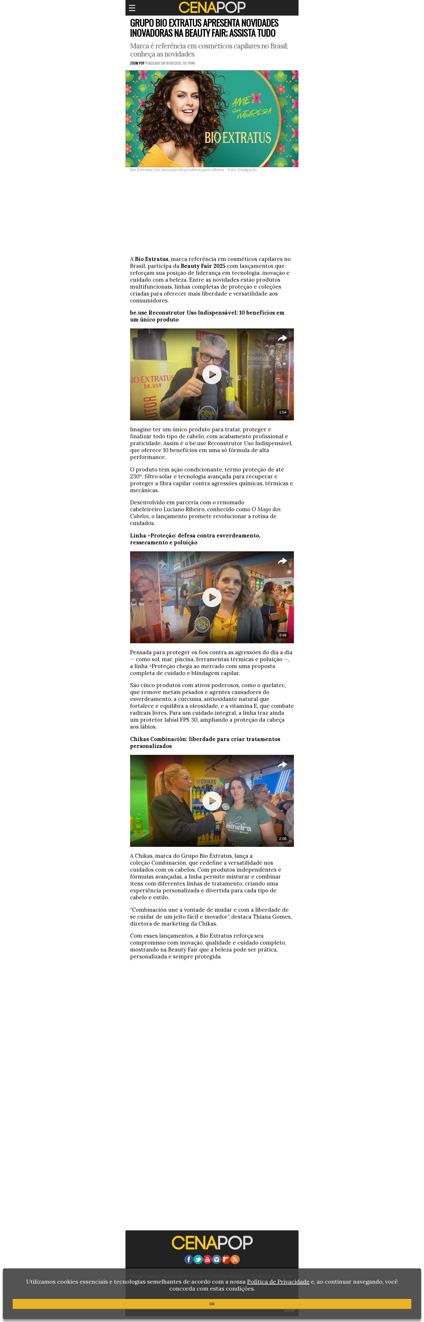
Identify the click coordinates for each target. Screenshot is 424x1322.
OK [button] (212, 1304)
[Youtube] (207, 1262)
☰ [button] (132, 8)
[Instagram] (216, 1262)
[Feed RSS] (235, 1262)
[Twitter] (198, 1262)
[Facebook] (189, 1262)
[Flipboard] (225, 1262)
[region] (212, 213)
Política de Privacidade (278, 1281)
